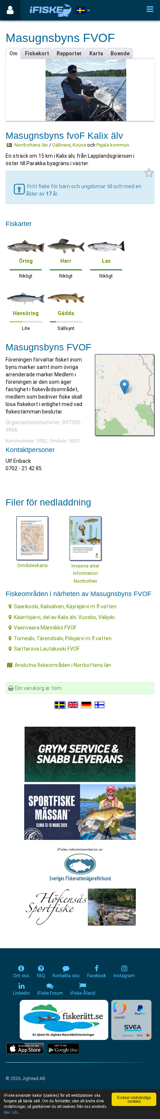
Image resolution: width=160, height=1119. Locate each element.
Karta (96, 53)
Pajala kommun (112, 145)
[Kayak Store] (80, 754)
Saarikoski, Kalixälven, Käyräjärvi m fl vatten (65, 606)
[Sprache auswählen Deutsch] (86, 705)
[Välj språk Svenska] (60, 705)
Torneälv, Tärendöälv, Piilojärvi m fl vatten (63, 638)
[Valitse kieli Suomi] (100, 705)
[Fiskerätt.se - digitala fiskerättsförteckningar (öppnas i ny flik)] (64, 1020)
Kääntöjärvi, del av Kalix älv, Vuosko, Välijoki (64, 617)
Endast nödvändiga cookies (134, 1099)
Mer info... (12, 1112)
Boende (120, 53)
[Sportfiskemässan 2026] (80, 812)
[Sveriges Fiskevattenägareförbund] (80, 864)
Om (13, 53)
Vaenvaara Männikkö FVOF (45, 628)
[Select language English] (73, 705)
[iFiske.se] (50, 10)
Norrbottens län (31, 145)
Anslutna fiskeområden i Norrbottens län (63, 665)
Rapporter (69, 53)
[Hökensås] (80, 907)
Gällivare (61, 145)
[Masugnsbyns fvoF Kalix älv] (124, 387)
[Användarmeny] (10, 10)
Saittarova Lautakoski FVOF (47, 649)
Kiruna (79, 145)
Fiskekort (37, 53)
